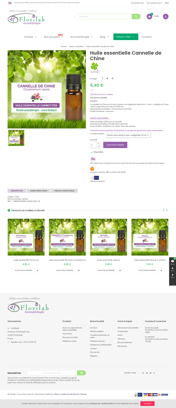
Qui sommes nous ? (154, 3)
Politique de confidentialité (101, 345)
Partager (102, 78)
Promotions (67, 334)
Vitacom (57, 394)
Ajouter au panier (115, 145)
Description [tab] (17, 191)
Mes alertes (122, 346)
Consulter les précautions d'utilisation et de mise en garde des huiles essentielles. (126, 130)
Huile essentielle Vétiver (108, 260)
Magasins (94, 356)
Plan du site (94, 352)
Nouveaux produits (70, 337)
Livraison (93, 328)
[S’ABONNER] (81, 372)
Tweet (107, 78)
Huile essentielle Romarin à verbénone (67, 260)
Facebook (154, 373)
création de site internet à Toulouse (74, 394)
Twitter (151, 373)
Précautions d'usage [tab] (64, 191)
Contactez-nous (137, 3)
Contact (93, 348)
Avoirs (120, 335)
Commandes (123, 331)
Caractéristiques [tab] (38, 191)
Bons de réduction (125, 342)
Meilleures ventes (70, 341)
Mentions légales (97, 331)
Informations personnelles (128, 328)
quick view (37, 270)
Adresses (121, 339)
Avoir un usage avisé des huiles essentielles (72, 329)
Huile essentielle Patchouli (26, 260)
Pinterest (112, 78)
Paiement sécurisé (97, 341)
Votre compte (125, 321)
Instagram (143, 373)
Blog (166, 3)
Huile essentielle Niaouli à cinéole (150, 260)
